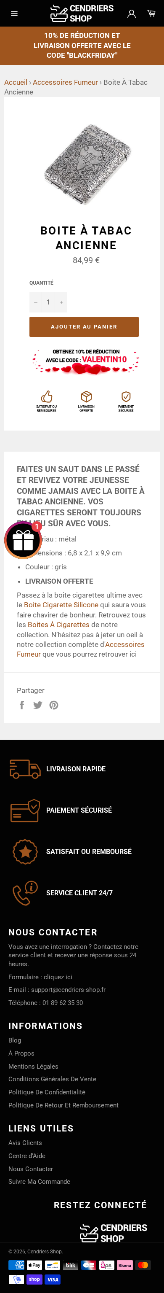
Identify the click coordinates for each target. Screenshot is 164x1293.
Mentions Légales (33, 1066)
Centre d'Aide (26, 1156)
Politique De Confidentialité (46, 1092)
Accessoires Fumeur (65, 82)
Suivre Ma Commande (39, 1181)
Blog (14, 1040)
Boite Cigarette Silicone (61, 605)
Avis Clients (25, 1143)
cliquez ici (58, 977)
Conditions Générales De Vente (52, 1079)
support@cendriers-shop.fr (68, 990)
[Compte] (131, 13)
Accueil (15, 82)
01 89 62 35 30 (62, 1003)
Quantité (41, 283)
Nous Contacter (30, 1169)
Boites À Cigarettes (59, 624)
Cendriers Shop (44, 1252)
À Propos (21, 1053)
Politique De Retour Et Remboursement (63, 1105)
